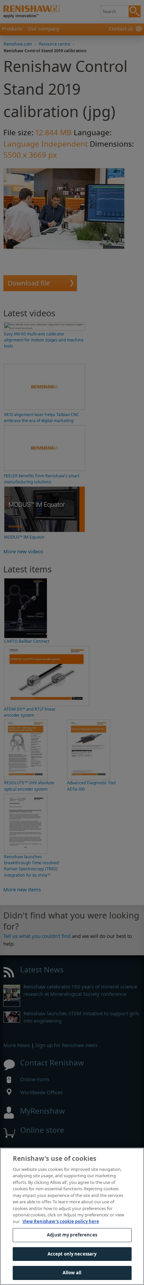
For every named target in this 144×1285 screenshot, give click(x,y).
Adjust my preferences (72, 1235)
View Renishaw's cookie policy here (60, 1221)
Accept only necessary (72, 1254)
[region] (72, 1216)
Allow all (72, 1273)
